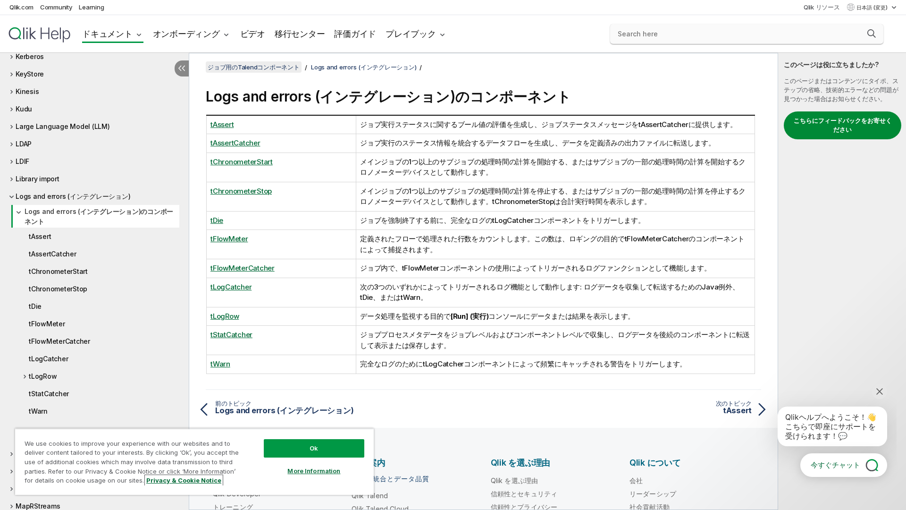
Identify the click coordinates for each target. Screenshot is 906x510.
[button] (871, 33)
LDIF (22, 161)
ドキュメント (107, 34)
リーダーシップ (652, 494)
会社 (636, 480)
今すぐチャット (835, 464)
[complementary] (842, 281)
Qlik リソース (822, 7)
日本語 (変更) (872, 7)
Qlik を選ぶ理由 (514, 480)
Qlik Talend (370, 496)
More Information (313, 471)
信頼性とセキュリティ (524, 494)
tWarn (38, 411)
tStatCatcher (49, 394)
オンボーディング (186, 34)
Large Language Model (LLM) (63, 126)
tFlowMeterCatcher (59, 341)
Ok (314, 448)
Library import (37, 179)
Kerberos (30, 56)
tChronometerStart (58, 271)
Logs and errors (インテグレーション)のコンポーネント (99, 216)
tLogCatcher (48, 359)
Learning (91, 7)
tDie (35, 306)
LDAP (24, 144)
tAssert (40, 236)
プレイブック (411, 34)
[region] (194, 461)
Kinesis (27, 91)
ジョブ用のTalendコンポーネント (254, 67)
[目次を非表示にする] (182, 68)
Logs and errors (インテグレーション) (73, 196)
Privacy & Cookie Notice (183, 480)
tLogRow (43, 376)
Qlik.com (21, 7)
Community (56, 7)
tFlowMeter (47, 324)
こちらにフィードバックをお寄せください (843, 125)
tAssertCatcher (52, 254)
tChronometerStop (58, 289)
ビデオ (252, 34)
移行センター (300, 34)
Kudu (24, 109)
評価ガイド (355, 34)
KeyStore (30, 74)
